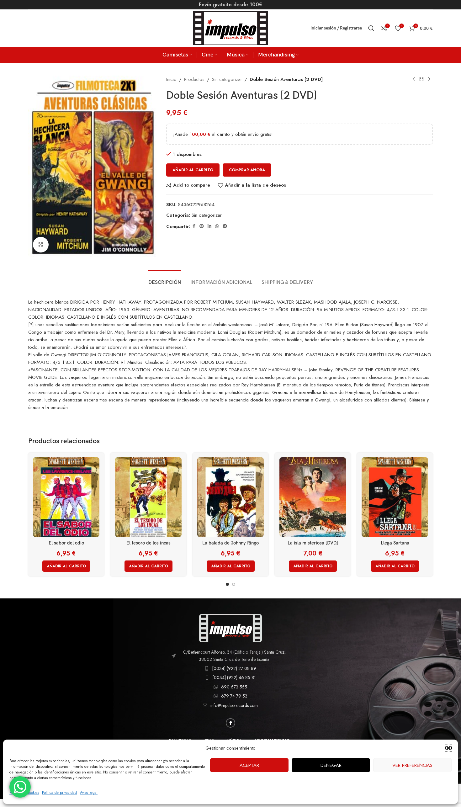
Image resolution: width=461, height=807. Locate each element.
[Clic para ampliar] (41, 244)
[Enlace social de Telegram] (225, 226)
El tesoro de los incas (148, 543)
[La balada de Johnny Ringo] (230, 497)
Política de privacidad (59, 792)
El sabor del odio (66, 543)
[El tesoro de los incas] (148, 497)
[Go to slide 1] (227, 584)
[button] (448, 748)
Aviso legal (89, 792)
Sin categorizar (227, 79)
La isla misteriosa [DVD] (313, 543)
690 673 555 (234, 687)
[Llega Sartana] (395, 497)
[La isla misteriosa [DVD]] (312, 497)
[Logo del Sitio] (230, 27)
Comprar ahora (247, 170)
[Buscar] (371, 28)
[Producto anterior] (414, 79)
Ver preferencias (412, 765)
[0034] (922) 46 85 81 (234, 677)
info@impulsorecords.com (234, 705)
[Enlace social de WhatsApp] (217, 226)
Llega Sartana (395, 543)
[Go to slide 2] (233, 584)
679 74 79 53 (234, 696)
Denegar (331, 765)
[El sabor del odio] (66, 497)
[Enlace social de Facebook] (194, 226)
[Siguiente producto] (429, 79)
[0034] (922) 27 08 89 (234, 668)
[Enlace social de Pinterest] (202, 226)
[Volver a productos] (421, 79)
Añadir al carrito (192, 170)
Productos (194, 79)
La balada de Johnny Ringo (230, 543)
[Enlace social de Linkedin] (209, 226)
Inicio (171, 79)
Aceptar (249, 765)
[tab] (164, 279)
